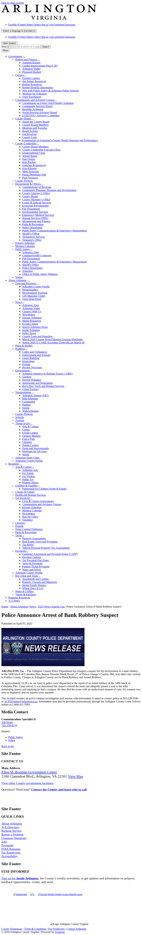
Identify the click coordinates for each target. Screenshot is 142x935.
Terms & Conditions (35, 928)
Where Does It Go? (32, 588)
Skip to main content (12, 2)
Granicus (60, 932)
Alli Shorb (7, 722)
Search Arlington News (35, 327)
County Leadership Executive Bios (41, 149)
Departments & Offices (28, 183)
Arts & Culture (30, 426)
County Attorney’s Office (36, 193)
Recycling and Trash (26, 575)
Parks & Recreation (32, 224)
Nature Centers (30, 445)
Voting (19, 277)
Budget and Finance (26, 59)
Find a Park (28, 439)
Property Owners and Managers (39, 582)
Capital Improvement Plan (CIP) (39, 65)
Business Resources (19, 597)
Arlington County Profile (36, 286)
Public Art (27, 479)
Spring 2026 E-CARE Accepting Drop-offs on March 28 (53, 342)
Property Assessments (34, 538)
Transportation (23, 392)
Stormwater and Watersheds (37, 383)
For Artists (28, 473)
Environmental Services (35, 211)
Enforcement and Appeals (36, 355)
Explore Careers (31, 78)
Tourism (19, 420)
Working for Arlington (34, 93)
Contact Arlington (76, 928)
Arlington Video (31, 308)
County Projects (24, 180)
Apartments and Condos (35, 578)
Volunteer (27, 271)
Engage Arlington (25, 243)
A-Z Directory (10, 827)
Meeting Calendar (25, 246)
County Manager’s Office (36, 199)
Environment (22, 370)
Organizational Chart (33, 152)
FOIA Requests (11, 849)
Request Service (11, 831)
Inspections (28, 361)
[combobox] (19, 31)
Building (20, 348)
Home (4, 606)
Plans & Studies (24, 345)
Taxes (18, 535)
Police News (29, 333)
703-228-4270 (9, 725)
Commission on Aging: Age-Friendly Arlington (48, 103)
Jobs (4, 841)
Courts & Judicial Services (36, 202)
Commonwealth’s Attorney (37, 255)
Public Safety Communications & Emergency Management (54, 230)
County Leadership (25, 143)
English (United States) (41, 24)
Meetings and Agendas (34, 127)
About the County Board (35, 121)
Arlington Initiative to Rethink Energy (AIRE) (47, 373)
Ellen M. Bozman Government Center (29, 772)
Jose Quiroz (28, 159)
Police (11, 740)
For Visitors (28, 476)
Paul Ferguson (30, 177)
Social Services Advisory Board (39, 112)
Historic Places (30, 482)
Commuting (28, 401)
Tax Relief (28, 544)
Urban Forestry (30, 389)
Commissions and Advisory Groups (34, 99)
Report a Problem (12, 834)
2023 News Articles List (51, 606)
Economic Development (35, 205)
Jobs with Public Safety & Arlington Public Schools (50, 90)
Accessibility (9, 856)
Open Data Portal (31, 299)
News (18, 302)
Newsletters (28, 314)
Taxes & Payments (32, 563)
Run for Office (30, 516)
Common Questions (13, 838)
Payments (20, 550)
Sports (25, 454)
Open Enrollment (31, 96)
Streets (25, 407)
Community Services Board (37, 106)
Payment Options (31, 557)
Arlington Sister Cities (27, 457)
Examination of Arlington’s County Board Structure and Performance (60, 140)
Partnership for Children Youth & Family (44, 488)
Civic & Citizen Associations (38, 501)
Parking (26, 404)
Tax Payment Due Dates (35, 560)
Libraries (27, 442)
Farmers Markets (31, 435)
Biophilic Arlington (32, 109)
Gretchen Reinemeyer (34, 165)
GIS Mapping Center (33, 295)
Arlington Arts (30, 470)
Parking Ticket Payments (35, 566)
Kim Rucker (29, 162)
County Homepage (11, 928)
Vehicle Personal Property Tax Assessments (46, 547)
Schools (19, 417)
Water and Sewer (31, 569)
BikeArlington (30, 398)
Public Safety (22, 249)
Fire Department (31, 208)
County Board (23, 118)
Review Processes (32, 367)
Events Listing (30, 323)
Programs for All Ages (34, 451)
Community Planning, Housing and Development (49, 190)
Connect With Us (31, 311)
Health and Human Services (30, 495)
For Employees (10, 852)
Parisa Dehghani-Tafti (34, 174)
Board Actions (30, 131)
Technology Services (33, 236)
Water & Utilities (24, 591)
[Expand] (24, 57)
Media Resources (31, 320)
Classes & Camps (24, 491)
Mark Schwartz (30, 171)
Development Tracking (34, 292)
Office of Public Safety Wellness (40, 274)
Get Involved (29, 134)
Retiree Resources (32, 84)
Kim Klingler (29, 168)
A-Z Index (14, 600)
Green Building (30, 358)
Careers (19, 75)
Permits (26, 364)
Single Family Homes (34, 585)
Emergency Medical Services (38, 215)
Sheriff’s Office (30, 233)
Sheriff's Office (30, 264)
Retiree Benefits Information (37, 87)
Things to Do (22, 423)
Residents (13, 463)
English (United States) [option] (41, 36)
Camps (26, 429)
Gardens (26, 376)
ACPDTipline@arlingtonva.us (20, 701)
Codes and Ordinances (34, 351)
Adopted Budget (31, 62)
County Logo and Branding (37, 336)
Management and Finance (36, 221)
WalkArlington (30, 411)
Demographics (30, 289)
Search (5, 46)
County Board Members (35, 124)
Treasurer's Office (32, 239)
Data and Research (25, 283)
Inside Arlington (31, 330)
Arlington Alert (30, 252)
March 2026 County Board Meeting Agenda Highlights (52, 339)
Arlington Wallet (31, 68)
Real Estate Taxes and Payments (39, 541)
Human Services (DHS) (35, 218)
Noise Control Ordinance (29, 529)
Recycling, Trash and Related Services (43, 386)
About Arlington (17, 280)
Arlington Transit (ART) (35, 395)
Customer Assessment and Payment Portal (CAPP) (50, 554)
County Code (29, 137)
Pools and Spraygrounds (35, 448)
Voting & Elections (25, 594)
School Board (29, 155)
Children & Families (26, 485)
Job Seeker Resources (34, 81)
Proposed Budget (31, 72)
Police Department (32, 227)
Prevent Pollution (31, 379)
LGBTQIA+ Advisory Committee (41, 115)
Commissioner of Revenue (36, 187)
